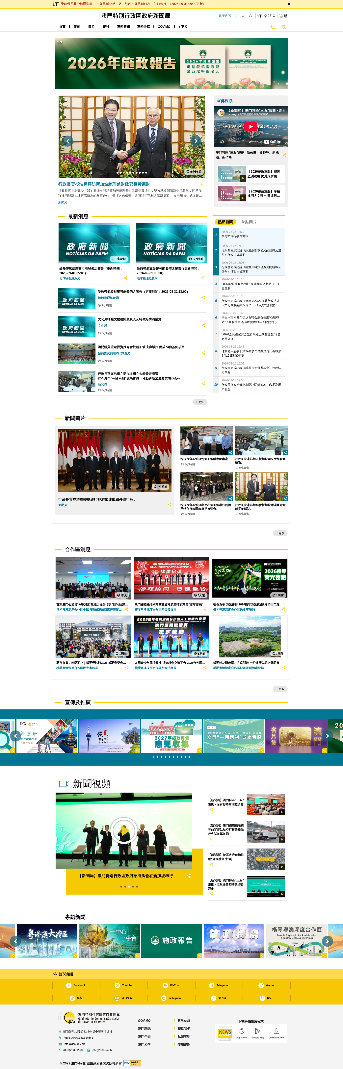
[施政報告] (172, 941)
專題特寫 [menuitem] (143, 26)
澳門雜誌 (144, 1028)
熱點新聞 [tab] (225, 222)
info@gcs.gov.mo (75, 1043)
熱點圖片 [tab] (249, 222)
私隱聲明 (184, 1036)
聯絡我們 (184, 1028)
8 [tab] (181, 757)
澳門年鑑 (144, 1036)
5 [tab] (170, 757)
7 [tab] (177, 757)
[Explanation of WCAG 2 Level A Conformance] (132, 1063)
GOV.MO (144, 1020)
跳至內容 (225, 15)
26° (271, 15)
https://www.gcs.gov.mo (78, 1037)
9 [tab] (185, 757)
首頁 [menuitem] (62, 26)
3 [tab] (162, 757)
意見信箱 (184, 1020)
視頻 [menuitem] (106, 26)
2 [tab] (158, 757)
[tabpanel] (172, 736)
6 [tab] (173, 757)
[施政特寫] (234, 941)
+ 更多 (200, 402)
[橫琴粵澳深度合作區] (296, 941)
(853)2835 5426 (102, 1050)
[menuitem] (77, 27)
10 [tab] (189, 757)
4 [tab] (166, 757)
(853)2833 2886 (73, 1050)
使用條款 (184, 1044)
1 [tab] (154, 757)
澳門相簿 (144, 1044)
